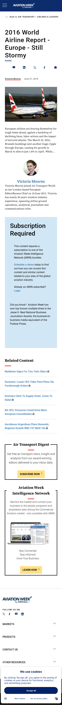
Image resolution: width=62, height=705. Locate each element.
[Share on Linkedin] (24, 68)
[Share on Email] (14, 68)
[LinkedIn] (22, 614)
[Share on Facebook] (45, 68)
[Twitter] (4, 614)
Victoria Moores (13, 79)
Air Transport (26, 17)
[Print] (55, 68)
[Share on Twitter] (34, 68)
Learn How (30, 569)
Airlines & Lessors (47, 17)
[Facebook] (10, 614)
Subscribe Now (30, 474)
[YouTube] (16, 614)
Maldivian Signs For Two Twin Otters (26, 371)
